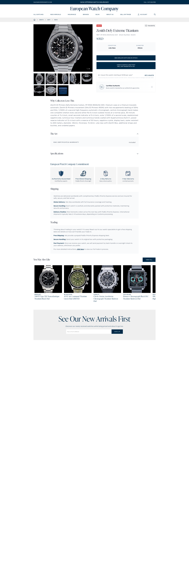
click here (80, 249)
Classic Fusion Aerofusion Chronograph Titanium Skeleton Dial (106, 299)
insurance (72, 14)
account (143, 14)
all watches (38, 14)
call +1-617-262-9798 (150, 2)
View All (149, 259)
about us (109, 14)
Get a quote (149, 75)
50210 (56, 19)
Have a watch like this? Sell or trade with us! (126, 65)
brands (86, 14)
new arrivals (55, 14)
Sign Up (117, 331)
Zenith (41, 19)
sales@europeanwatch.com (42, 2)
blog (97, 14)
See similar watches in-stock (126, 58)
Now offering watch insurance (94, 2)
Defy (48, 19)
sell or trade (125, 14)
